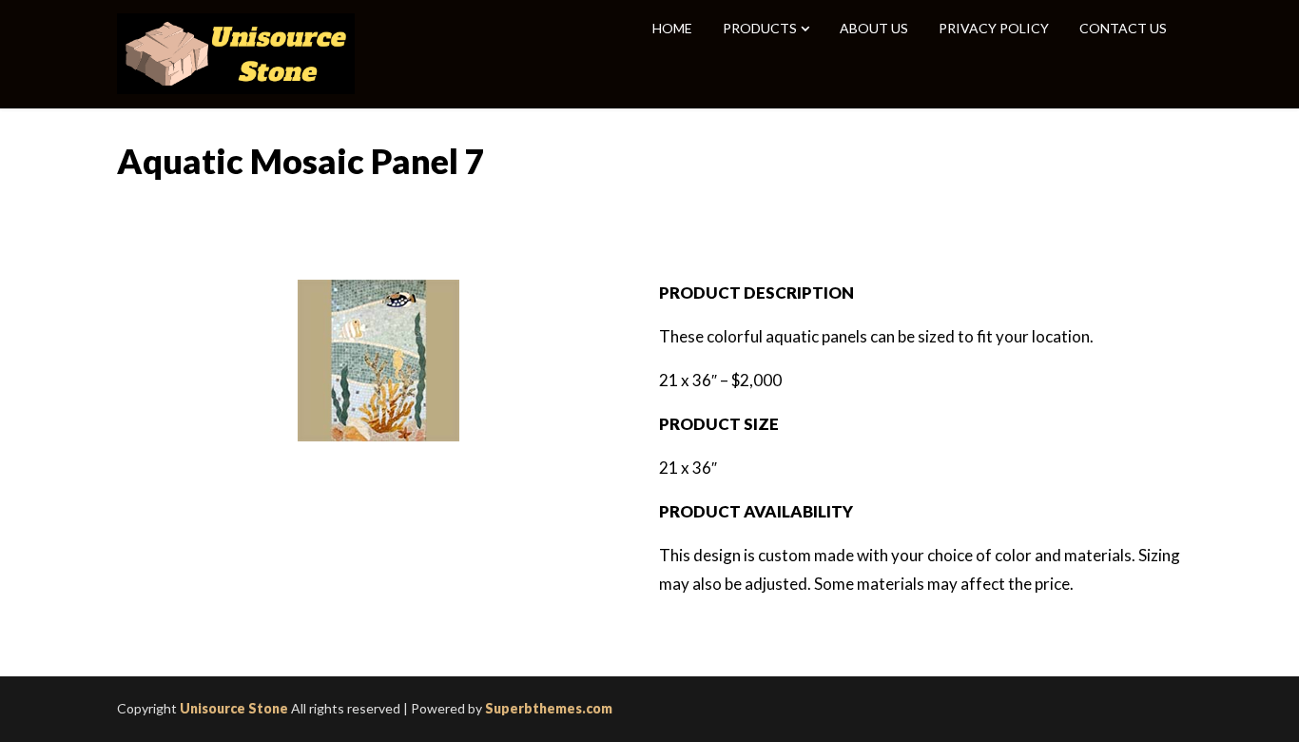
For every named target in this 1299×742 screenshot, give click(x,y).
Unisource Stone (234, 708)
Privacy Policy (994, 28)
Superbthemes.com (548, 708)
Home (672, 28)
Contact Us (1123, 28)
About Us (874, 28)
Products (760, 28)
